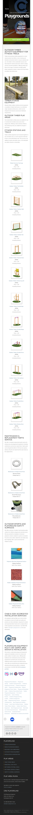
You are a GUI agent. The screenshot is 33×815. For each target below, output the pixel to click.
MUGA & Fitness (25, 810)
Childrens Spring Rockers (15, 683)
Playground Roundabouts (10, 681)
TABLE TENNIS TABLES (10, 762)
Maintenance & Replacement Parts (16, 471)
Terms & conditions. (8, 787)
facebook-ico (7, 733)
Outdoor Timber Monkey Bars (16, 424)
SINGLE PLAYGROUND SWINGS (12, 747)
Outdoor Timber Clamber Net (16, 234)
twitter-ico (9, 733)
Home (7, 9)
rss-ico (15, 733)
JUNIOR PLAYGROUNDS (10, 744)
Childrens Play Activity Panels (15, 691)
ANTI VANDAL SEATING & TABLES (12, 769)
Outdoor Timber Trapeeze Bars (16, 257)
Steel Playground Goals (16, 708)
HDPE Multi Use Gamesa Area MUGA (19, 713)
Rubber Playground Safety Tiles (16, 603)
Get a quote (16, 39)
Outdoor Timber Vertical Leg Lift (16, 280)
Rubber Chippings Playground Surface (16, 582)
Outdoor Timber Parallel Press (16, 352)
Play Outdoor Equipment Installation (11, 811)
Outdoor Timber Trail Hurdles (16, 186)
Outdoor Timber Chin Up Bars (16, 378)
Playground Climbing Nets (15, 687)
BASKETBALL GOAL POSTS (11, 764)
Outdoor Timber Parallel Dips (16, 306)
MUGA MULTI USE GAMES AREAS (12, 749)
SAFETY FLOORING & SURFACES (12, 771)
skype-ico (12, 733)
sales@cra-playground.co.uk (15, 627)
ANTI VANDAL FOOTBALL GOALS (12, 767)
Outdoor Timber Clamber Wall (16, 209)
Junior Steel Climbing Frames (16, 704)
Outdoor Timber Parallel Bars (16, 401)
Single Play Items (10, 810)
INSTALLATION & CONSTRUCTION (12, 754)
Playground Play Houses (14, 700)
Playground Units (17, 810)
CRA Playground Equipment (16, 3)
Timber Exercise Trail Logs (16, 163)
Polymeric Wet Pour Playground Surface (16, 561)
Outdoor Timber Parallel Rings (16, 329)
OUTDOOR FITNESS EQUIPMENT (12, 751)
